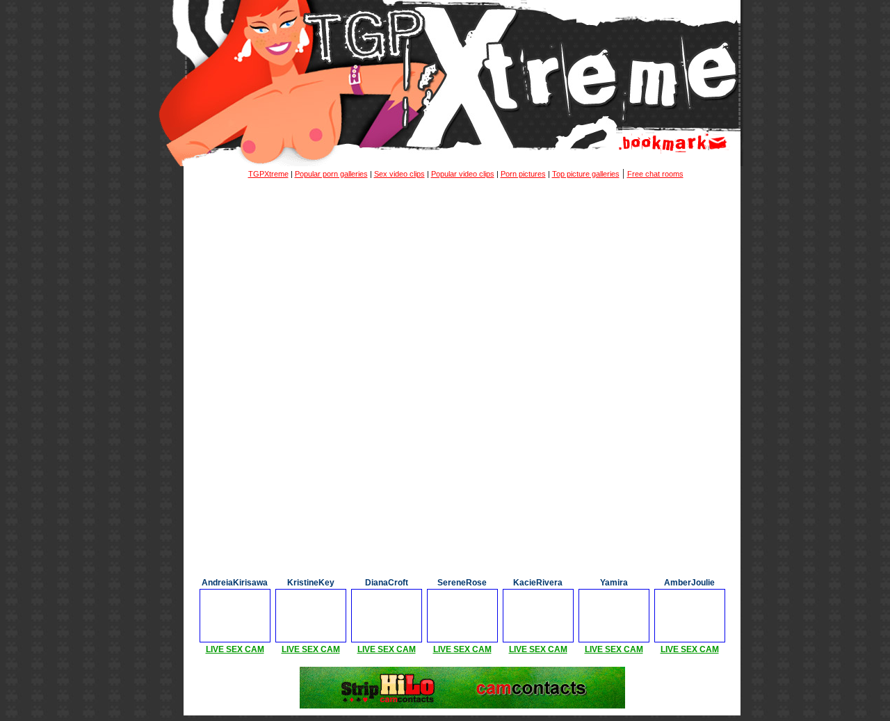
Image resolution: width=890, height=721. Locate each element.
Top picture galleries (586, 174)
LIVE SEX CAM (235, 649)
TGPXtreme (268, 174)
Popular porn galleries (331, 174)
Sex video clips (399, 174)
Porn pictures (523, 174)
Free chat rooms (655, 174)
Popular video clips (462, 174)
